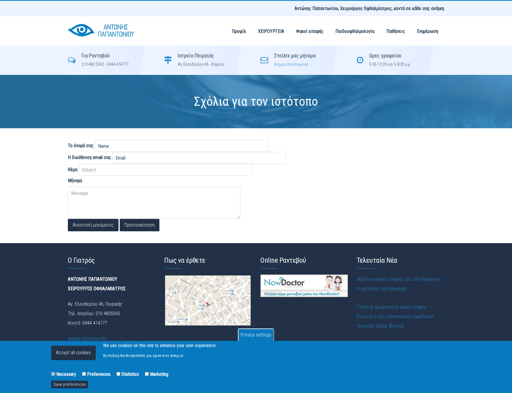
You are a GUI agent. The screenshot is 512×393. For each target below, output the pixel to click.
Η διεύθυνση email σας (89, 157)
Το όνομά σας (81, 145)
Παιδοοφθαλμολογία (355, 31)
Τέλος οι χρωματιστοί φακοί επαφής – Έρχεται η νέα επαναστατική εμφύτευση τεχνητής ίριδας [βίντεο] (395, 316)
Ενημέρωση (427, 31)
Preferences (99, 374)
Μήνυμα (75, 180)
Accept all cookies (73, 352)
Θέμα (72, 169)
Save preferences (69, 384)
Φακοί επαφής (310, 31)
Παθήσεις (395, 31)
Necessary (66, 374)
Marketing (159, 374)
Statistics (130, 374)
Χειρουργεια (271, 31)
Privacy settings (256, 335)
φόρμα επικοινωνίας (87, 338)
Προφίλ (239, 31)
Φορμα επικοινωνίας (291, 64)
